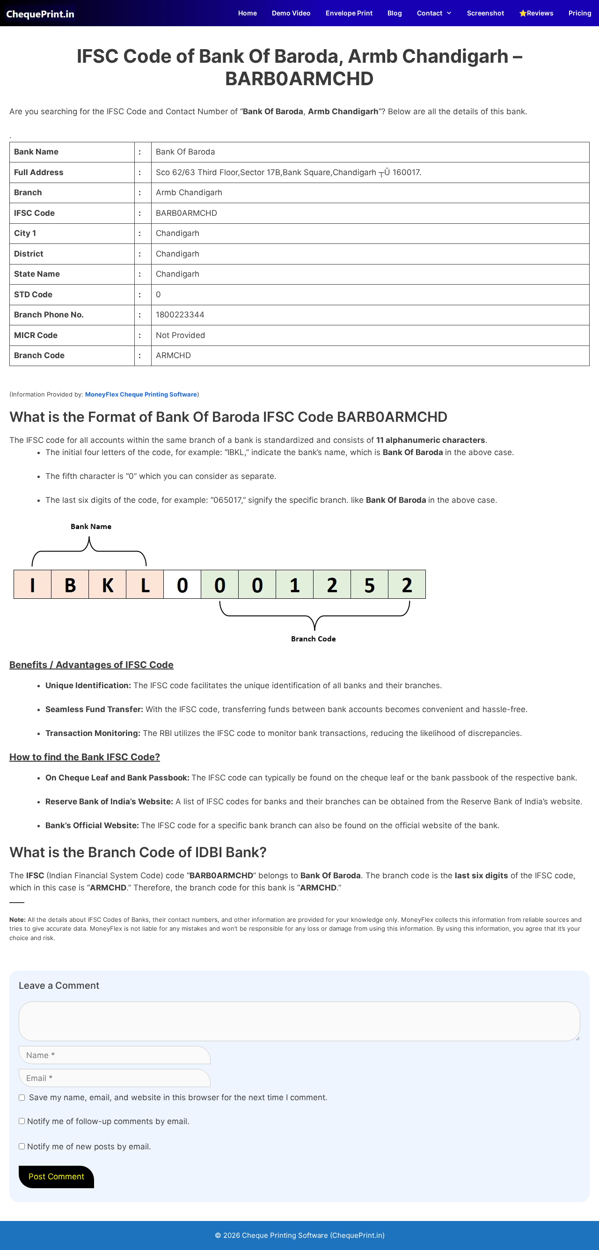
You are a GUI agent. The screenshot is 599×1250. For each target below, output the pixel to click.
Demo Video (291, 13)
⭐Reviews (536, 13)
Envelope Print (349, 13)
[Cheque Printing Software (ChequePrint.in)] (42, 13)
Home (247, 13)
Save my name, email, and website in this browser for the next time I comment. (178, 1097)
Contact (429, 13)
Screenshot (485, 13)
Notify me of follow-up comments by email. (108, 1121)
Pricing (580, 13)
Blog (394, 13)
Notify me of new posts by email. (89, 1146)
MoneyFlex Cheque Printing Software (141, 394)
